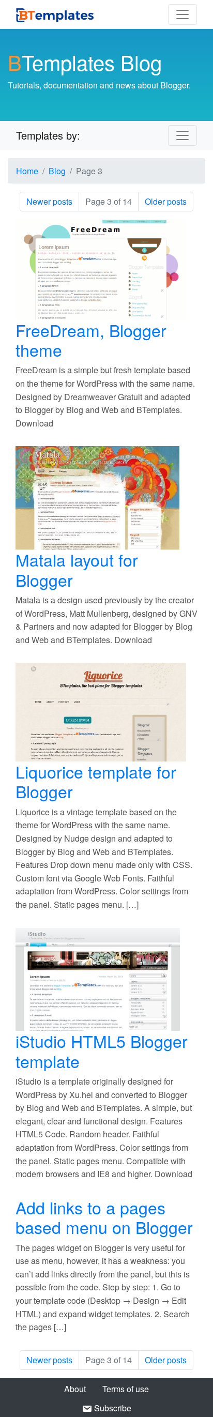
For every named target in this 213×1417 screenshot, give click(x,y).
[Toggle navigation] (182, 14)
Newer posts (49, 201)
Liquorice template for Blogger (96, 781)
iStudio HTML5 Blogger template (102, 1050)
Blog (57, 171)
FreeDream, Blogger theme (91, 339)
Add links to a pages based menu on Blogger (104, 1217)
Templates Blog (85, 62)
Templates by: (48, 135)
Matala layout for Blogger (77, 569)
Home (27, 171)
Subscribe (111, 1408)
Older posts (166, 201)
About (75, 1389)
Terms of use (125, 1389)
